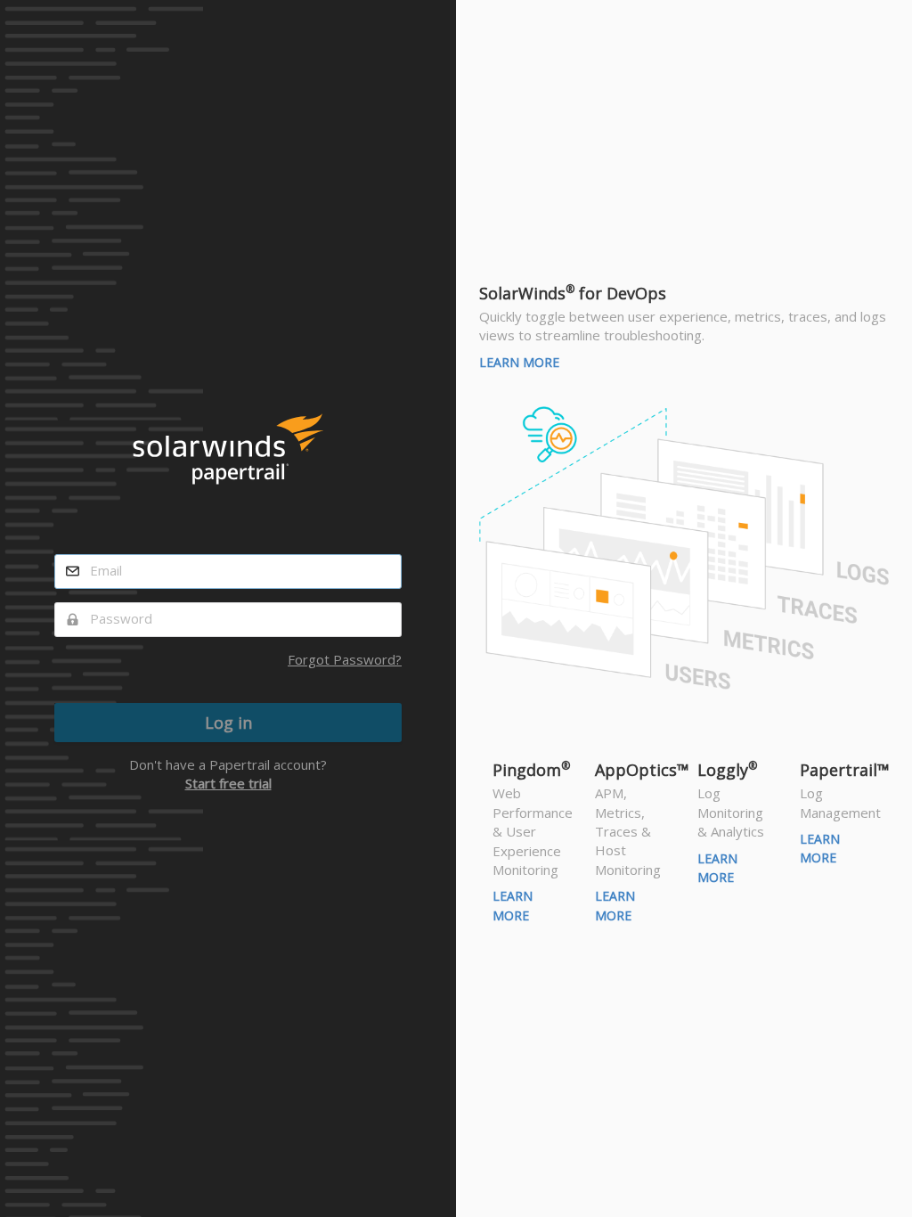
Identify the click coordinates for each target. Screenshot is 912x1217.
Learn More (519, 362)
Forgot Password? (345, 659)
